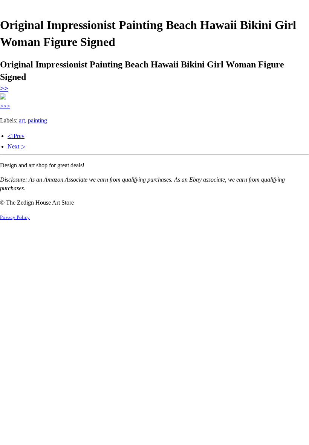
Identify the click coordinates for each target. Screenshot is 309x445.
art (22, 120)
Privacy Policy (15, 217)
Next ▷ (16, 146)
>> (4, 88)
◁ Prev (16, 136)
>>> (5, 106)
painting (37, 120)
